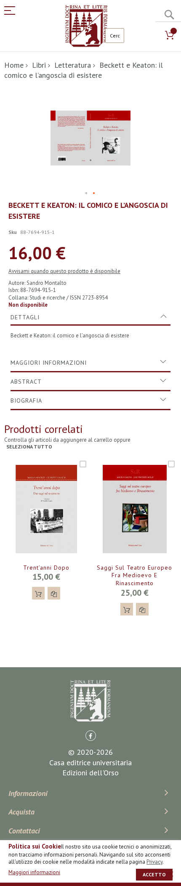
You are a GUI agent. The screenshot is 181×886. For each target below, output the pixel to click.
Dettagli (25, 317)
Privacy (154, 861)
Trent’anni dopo (46, 567)
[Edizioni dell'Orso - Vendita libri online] (86, 26)
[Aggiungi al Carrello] (38, 593)
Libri (39, 65)
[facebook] (90, 735)
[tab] (90, 317)
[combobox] (114, 35)
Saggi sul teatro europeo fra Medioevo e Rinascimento (134, 575)
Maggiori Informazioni (49, 362)
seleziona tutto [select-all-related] (29, 446)
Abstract (26, 381)
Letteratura (72, 65)
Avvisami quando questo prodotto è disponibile (64, 271)
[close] (170, 873)
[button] (86, 193)
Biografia (26, 400)
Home (14, 65)
